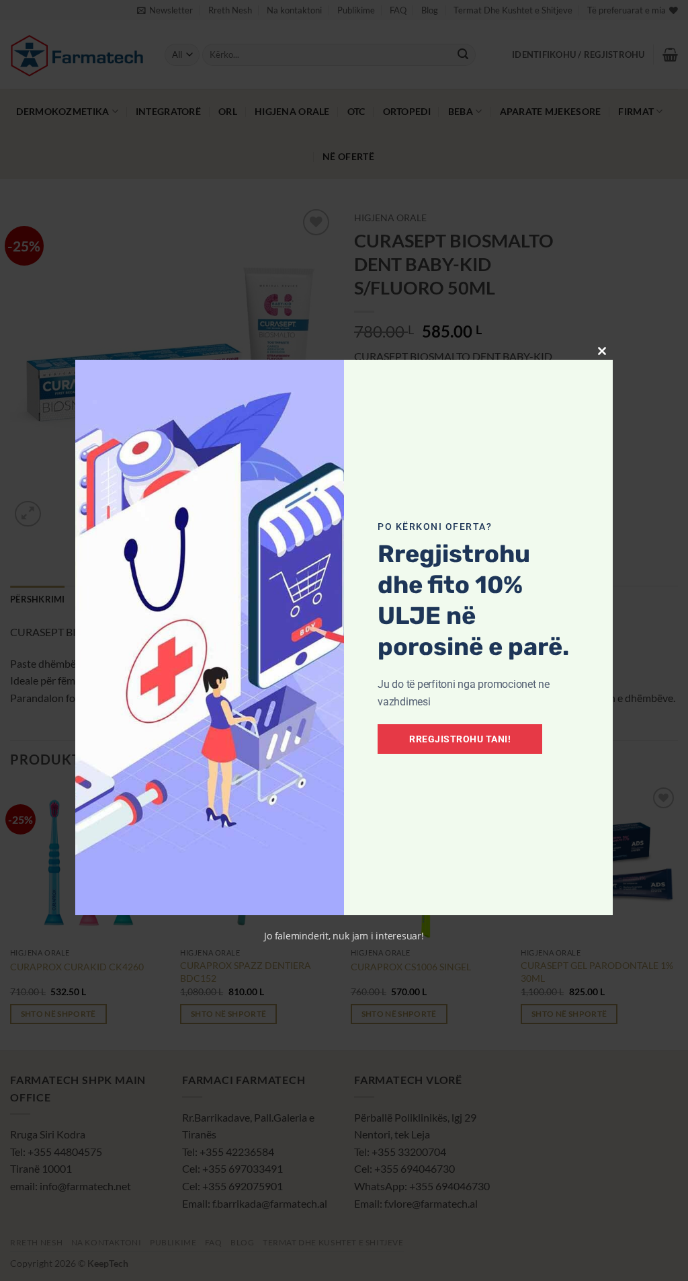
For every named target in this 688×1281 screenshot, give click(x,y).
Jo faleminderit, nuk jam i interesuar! (344, 935)
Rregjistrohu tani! (460, 739)
